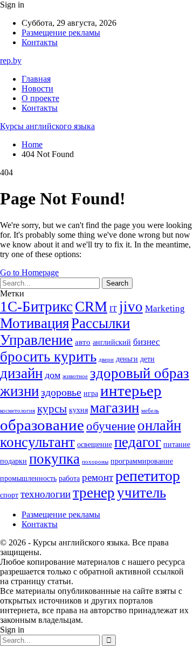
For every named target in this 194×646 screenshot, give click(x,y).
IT (113, 308)
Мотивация (34, 323)
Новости (37, 88)
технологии (45, 494)
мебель (150, 411)
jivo (131, 307)
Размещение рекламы (61, 32)
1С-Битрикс (36, 307)
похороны (95, 462)
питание (176, 445)
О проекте (40, 98)
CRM (91, 307)
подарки (13, 461)
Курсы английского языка (47, 126)
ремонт (97, 477)
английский (112, 342)
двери (106, 360)
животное (75, 376)
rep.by (11, 60)
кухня (78, 410)
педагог (137, 442)
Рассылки (100, 323)
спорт (9, 495)
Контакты (40, 42)
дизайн (21, 373)
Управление (36, 340)
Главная (36, 78)
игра (91, 393)
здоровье (61, 392)
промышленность (28, 478)
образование (42, 425)
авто (83, 341)
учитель (141, 493)
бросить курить (48, 357)
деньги (127, 359)
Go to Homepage (29, 272)
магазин (114, 408)
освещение (94, 445)
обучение (110, 426)
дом (52, 375)
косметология (17, 411)
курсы (52, 408)
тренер (94, 493)
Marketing (165, 308)
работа (69, 478)
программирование (141, 461)
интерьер (131, 390)
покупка (54, 459)
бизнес (146, 342)
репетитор (147, 475)
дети (147, 359)
